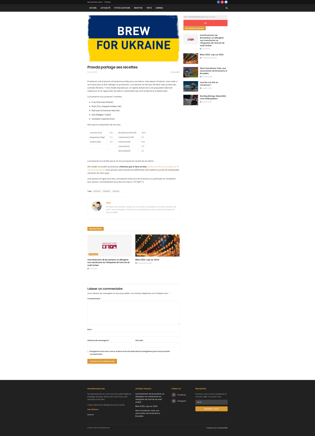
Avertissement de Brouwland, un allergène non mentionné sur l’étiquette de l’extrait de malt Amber (108, 262)
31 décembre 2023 (144, 263)
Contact (107, 2)
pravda (97, 191)
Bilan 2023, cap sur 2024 (147, 259)
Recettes (138, 8)
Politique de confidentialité (217, 428)
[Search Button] (227, 8)
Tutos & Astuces (122, 8)
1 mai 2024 (93, 268)
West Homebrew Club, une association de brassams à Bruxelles (213, 71)
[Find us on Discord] (226, 2)
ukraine (116, 191)
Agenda (159, 8)
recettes (106, 191)
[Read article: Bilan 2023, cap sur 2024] (157, 245)
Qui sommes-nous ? (95, 2)
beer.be (90, 414)
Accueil (93, 8)
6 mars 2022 (92, 72)
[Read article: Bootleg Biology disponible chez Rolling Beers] (190, 100)
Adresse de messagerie (98, 340)
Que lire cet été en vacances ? (209, 83)
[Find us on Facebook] (218, 2)
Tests (149, 8)
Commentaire (94, 298)
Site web (139, 340)
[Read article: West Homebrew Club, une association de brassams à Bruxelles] (190, 72)
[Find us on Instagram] (222, 2)
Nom (90, 329)
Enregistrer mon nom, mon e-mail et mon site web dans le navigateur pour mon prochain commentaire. (130, 352)
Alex (108, 202)
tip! (205, 23)
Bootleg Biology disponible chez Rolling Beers (213, 97)
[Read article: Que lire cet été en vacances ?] (190, 86)
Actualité (105, 8)
